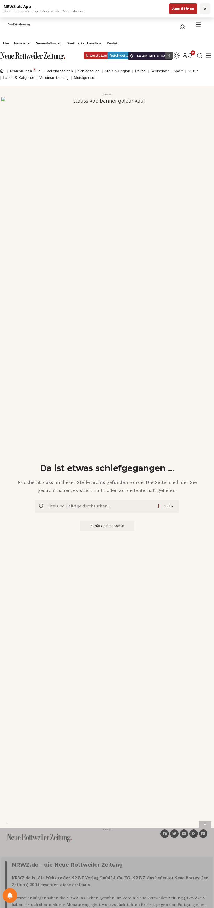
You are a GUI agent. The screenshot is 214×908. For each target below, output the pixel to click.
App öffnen (183, 9)
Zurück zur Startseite (107, 526)
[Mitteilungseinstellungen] (10, 895)
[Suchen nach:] (101, 506)
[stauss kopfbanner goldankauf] (107, 132)
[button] (184, 55)
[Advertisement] (107, 868)
